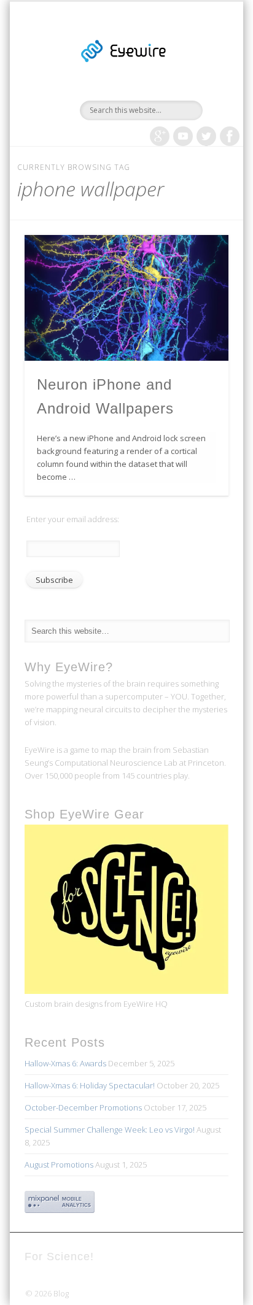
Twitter (206, 136)
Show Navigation (198, 110)
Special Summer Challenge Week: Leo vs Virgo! (110, 1129)
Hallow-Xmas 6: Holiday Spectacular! (90, 1085)
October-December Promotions (83, 1107)
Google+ (159, 136)
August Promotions (59, 1164)
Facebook (229, 136)
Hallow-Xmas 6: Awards (65, 1063)
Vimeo (183, 136)
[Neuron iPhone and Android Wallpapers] (126, 298)
